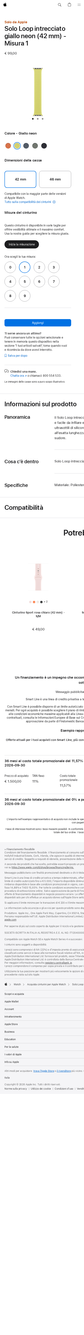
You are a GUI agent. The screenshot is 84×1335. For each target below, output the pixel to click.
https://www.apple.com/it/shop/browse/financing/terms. (43, 867)
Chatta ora (18, 375)
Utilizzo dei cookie (41, 1088)
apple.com (10, 919)
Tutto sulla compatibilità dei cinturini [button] (28, 202)
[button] (59, 5)
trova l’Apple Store (43, 1071)
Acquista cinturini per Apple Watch (46, 984)
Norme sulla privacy (15, 1088)
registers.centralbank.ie (58, 962)
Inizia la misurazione (22, 244)
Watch (17, 984)
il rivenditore (64, 1071)
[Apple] (5, 984)
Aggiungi (37, 322)
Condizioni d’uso (64, 1088)
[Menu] (79, 5)
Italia (7, 1077)
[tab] (33, 119)
